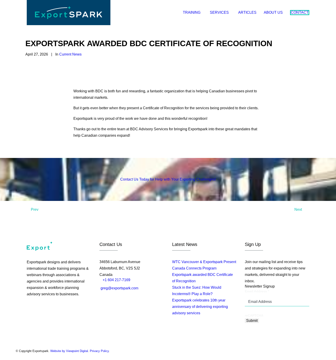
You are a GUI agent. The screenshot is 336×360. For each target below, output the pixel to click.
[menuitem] (194, 12)
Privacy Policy (99, 351)
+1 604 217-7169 (116, 280)
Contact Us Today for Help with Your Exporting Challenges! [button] (168, 179)
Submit (252, 321)
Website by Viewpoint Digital (69, 351)
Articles (247, 12)
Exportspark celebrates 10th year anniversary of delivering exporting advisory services (200, 306)
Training (191, 12)
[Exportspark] (68, 12)
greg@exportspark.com (119, 288)
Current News (70, 54)
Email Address (257, 291)
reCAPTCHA (254, 315)
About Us (273, 12)
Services (219, 12)
